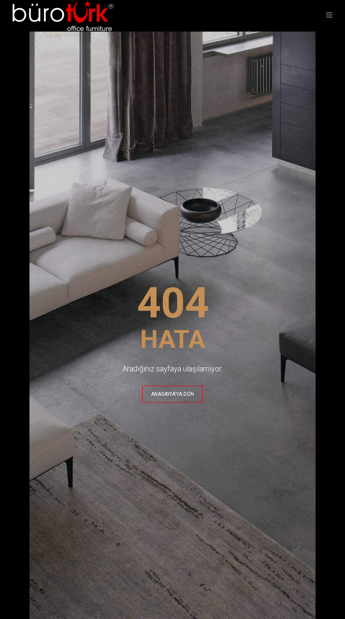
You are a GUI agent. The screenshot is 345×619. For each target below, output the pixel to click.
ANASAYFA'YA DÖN (172, 394)
